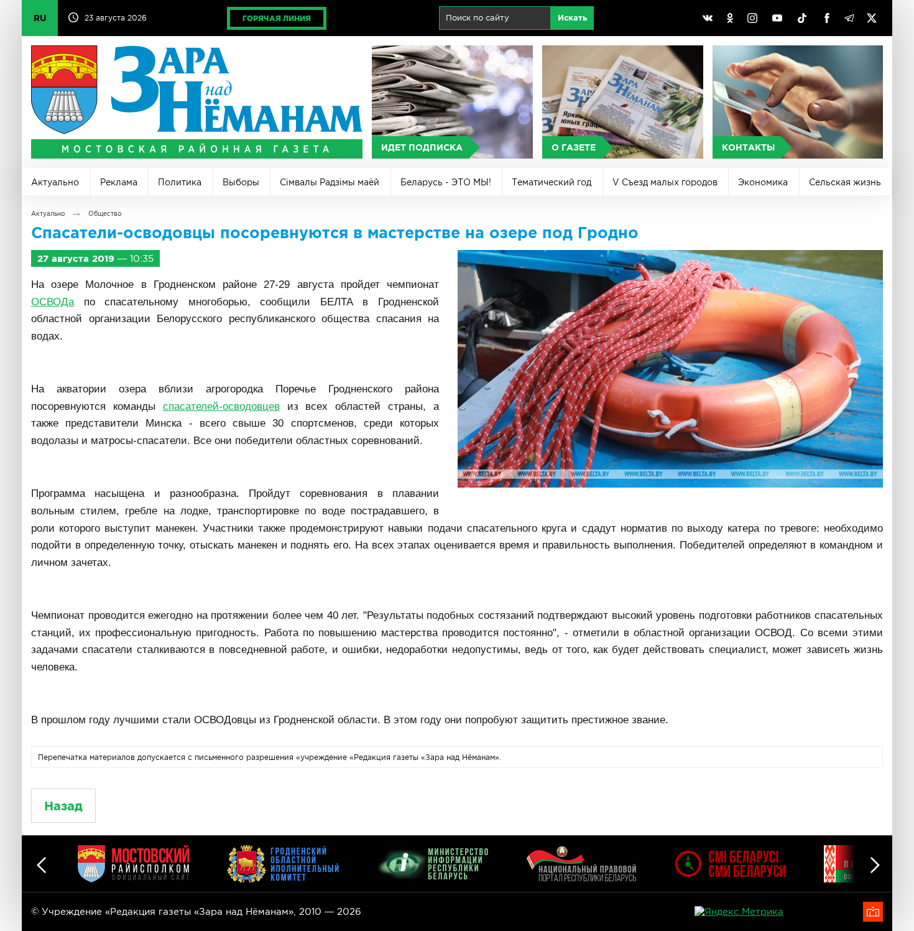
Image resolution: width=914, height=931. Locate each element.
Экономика (763, 182)
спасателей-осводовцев (221, 406)
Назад (63, 806)
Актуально (55, 182)
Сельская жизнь (845, 182)
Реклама (118, 182)
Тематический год (551, 182)
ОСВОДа (52, 302)
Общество (104, 213)
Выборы (241, 182)
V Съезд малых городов (665, 182)
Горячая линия (276, 18)
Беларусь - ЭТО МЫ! (445, 182)
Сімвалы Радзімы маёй (329, 182)
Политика (179, 182)
